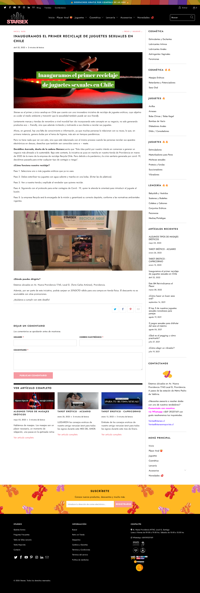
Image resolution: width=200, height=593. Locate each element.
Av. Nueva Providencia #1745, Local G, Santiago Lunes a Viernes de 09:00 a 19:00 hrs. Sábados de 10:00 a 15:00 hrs (157, 531)
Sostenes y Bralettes (158, 198)
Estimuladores (155, 149)
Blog (39, 7)
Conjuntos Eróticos (157, 208)
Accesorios (126, 17)
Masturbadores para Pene (161, 154)
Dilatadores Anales (157, 126)
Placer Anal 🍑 (65, 17)
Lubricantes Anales (157, 49)
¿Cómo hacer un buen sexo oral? (162, 297)
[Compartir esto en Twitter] (115, 309)
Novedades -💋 (145, 17)
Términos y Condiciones (81, 549)
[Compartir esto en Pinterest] (131, 309)
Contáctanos (60, 7)
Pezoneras (153, 213)
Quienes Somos (19, 529)
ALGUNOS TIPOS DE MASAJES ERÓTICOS (163, 238)
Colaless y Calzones (158, 203)
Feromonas (154, 59)
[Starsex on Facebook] (9, 7)
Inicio (52, 17)
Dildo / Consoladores (159, 131)
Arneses (152, 111)
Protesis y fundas (157, 164)
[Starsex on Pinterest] (19, 7)
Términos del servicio (80, 554)
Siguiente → (137, 31)
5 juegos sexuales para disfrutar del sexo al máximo (163, 324)
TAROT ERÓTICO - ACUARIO (74, 411)
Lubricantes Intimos (158, 44)
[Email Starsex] (33, 7)
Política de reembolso (80, 559)
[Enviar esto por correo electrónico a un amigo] (138, 309)
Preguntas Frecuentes (21, 534)
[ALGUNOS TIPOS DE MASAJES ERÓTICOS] (34, 400)
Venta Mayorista (19, 544)
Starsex (23, 580)
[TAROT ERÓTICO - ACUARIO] (78, 400)
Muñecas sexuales (157, 159)
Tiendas (48, 7)
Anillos (152, 106)
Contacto (17, 549)
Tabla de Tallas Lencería (22, 539)
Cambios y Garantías (80, 544)
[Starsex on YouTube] (14, 7)
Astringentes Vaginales (159, 54)
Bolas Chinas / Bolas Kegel (161, 116)
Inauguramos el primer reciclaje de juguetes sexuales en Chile (164, 272)
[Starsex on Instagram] (24, 7)
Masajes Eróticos (156, 77)
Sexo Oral (153, 87)
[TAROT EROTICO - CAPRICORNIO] (121, 400)
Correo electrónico (91, 337)
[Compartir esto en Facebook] (123, 309)
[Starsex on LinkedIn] (28, 7)
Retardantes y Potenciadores (162, 82)
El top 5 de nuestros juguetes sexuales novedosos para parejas (163, 311)
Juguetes (79, 17)
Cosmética (95, 17)
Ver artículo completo (24, 437)
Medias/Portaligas (157, 218)
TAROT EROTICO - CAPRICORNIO (121, 411)
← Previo (126, 31)
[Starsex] (17, 18)
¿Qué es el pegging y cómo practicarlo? (162, 336)
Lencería (110, 17)
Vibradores (154, 174)
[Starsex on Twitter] (5, 7)
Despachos (76, 539)
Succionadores (155, 169)
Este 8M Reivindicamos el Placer (161, 284)
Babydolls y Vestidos (158, 193)
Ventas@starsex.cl (156, 421)
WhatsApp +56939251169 (142, 537)
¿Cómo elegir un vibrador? (162, 348)
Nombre (19, 337)
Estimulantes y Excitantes (160, 39)
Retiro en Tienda (78, 534)
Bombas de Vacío (157, 121)
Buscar (74, 529)
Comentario (21, 350)
